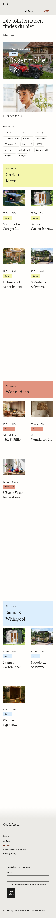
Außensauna (12, 138)
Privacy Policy (9, 853)
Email (10, 872)
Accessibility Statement (14, 849)
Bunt (23, 155)
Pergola (10, 155)
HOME (6, 845)
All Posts (7, 841)
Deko (9, 133)
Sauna (22, 133)
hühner (42, 138)
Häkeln (28, 138)
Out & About (11, 825)
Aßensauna (12, 144)
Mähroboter (26, 150)
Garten (13, 54)
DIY (40, 144)
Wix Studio (40, 910)
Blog (5, 4)
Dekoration (9, 429)
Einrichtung (43, 150)
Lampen (28, 144)
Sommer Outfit (38, 133)
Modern (10, 150)
